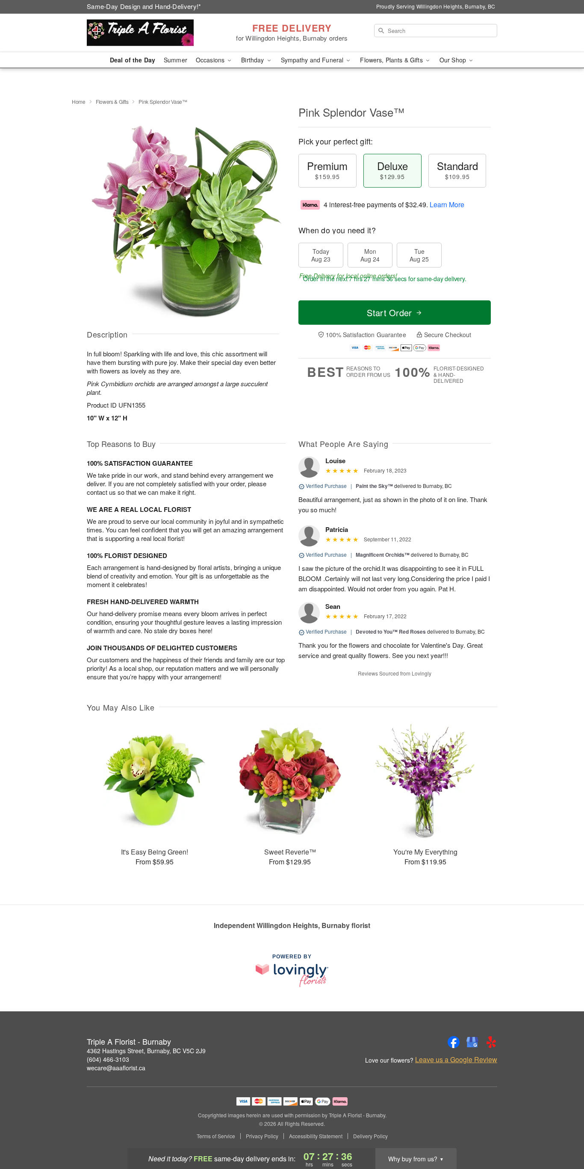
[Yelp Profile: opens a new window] (491, 1042)
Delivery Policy (370, 1136)
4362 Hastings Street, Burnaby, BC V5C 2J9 (146, 1050)
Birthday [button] (253, 60)
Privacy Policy (262, 1136)
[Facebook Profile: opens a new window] (454, 1042)
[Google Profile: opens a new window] (472, 1042)
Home (79, 101)
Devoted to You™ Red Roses (391, 631)
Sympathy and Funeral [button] (313, 60)
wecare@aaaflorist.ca (116, 1067)
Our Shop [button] (453, 60)
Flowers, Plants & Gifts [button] (392, 60)
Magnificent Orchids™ (383, 554)
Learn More (447, 204)
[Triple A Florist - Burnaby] (148, 33)
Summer (175, 60)
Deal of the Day (132, 60)
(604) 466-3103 (108, 1059)
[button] (561, 1132)
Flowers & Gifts (112, 101)
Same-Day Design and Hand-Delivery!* (144, 6)
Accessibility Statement (315, 1136)
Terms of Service (216, 1136)
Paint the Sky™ (374, 486)
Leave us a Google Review (456, 1059)
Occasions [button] (211, 60)
